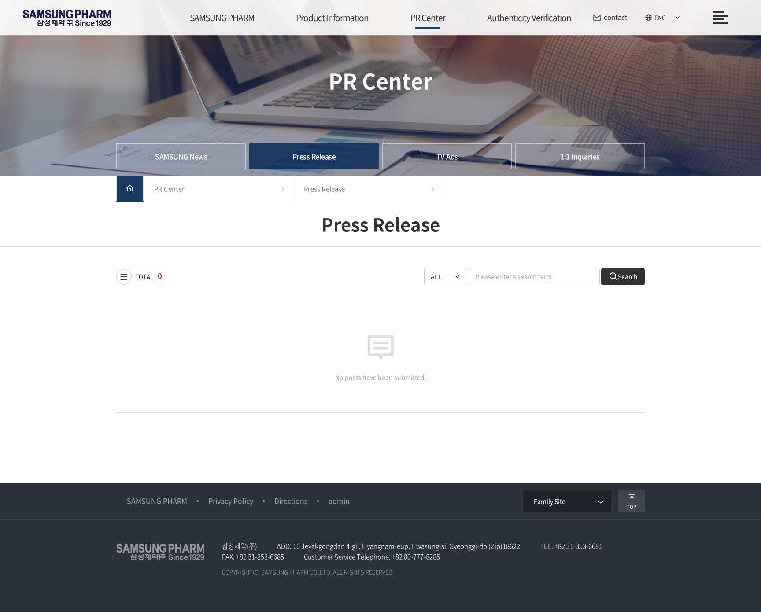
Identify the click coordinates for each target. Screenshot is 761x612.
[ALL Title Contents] (446, 276)
